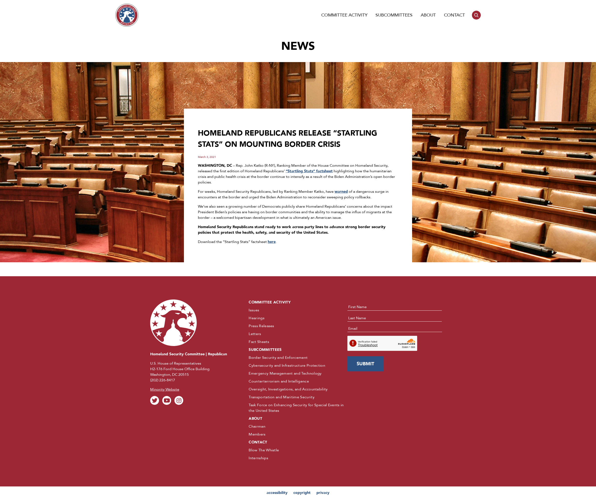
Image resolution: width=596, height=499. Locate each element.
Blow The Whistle (264, 450)
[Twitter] (154, 400)
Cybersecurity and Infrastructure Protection (287, 365)
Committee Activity (344, 15)
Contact (454, 15)
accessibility (277, 492)
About (428, 15)
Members (257, 434)
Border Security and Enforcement (278, 357)
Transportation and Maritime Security (282, 397)
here (272, 241)
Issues (254, 310)
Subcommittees (394, 15)
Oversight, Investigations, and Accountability (288, 389)
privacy (322, 492)
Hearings (256, 318)
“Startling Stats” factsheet (309, 171)
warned (341, 191)
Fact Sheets (259, 341)
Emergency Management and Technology (285, 373)
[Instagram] (178, 400)
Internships (258, 458)
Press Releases (261, 326)
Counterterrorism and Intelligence (279, 381)
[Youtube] (166, 400)
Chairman (257, 426)
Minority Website (164, 389)
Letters (255, 333)
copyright (302, 492)
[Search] (476, 15)
